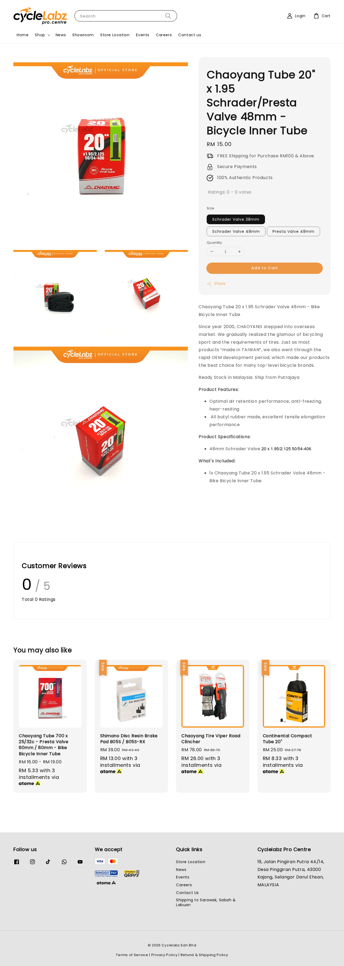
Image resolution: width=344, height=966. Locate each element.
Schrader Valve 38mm (235, 219)
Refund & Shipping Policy (204, 954)
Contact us (189, 35)
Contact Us (187, 892)
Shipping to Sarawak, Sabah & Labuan (206, 902)
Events (142, 35)
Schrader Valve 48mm (236, 231)
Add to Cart (264, 268)
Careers (164, 35)
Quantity (214, 242)
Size (210, 208)
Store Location (115, 35)
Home (22, 35)
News (61, 35)
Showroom (83, 35)
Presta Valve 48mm (293, 231)
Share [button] (220, 283)
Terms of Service (132, 954)
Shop (40, 34)
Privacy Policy (164, 954)
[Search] (168, 15)
